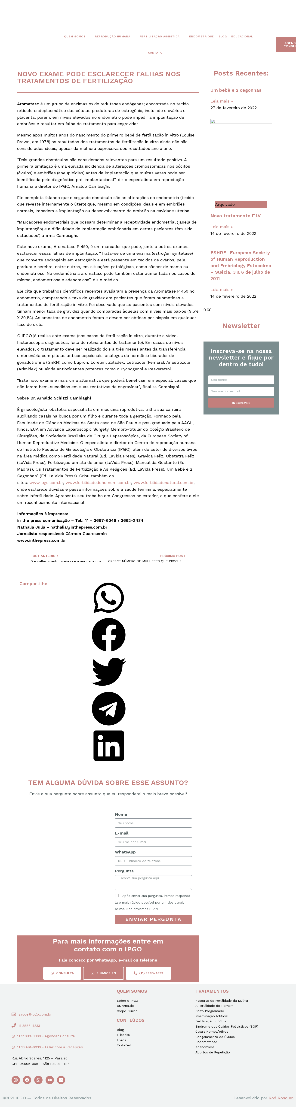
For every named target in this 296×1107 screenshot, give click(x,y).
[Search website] (173, 53)
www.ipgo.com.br (46, 482)
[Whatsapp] (38, 1080)
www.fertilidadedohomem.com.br (98, 482)
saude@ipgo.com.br (35, 1014)
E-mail (121, 833)
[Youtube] (50, 1080)
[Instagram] (16, 1080)
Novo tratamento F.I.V (235, 215)
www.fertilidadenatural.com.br (164, 482)
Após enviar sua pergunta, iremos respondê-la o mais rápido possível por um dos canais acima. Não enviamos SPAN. (153, 902)
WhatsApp (125, 852)
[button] (62, 973)
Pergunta (124, 870)
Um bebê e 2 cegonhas (235, 90)
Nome (121, 814)
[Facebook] (27, 1080)
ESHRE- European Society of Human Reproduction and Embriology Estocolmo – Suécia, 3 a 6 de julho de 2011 (240, 265)
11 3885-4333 (29, 1026)
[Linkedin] (61, 1080)
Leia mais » (221, 101)
